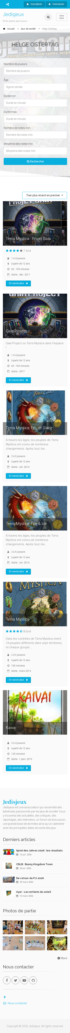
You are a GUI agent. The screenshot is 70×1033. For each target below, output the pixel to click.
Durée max (10, 111)
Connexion (58, 4)
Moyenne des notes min (18, 143)
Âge (6, 79)
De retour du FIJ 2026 (30, 878)
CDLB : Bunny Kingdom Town (34, 864)
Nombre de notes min (17, 127)
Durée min (10, 96)
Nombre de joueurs (15, 64)
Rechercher (36, 161)
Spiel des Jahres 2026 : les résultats (39, 850)
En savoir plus (16, 283)
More (64, 958)
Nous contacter (17, 1003)
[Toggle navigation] (61, 17)
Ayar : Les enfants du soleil (33, 891)
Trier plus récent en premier (43, 195)
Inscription (36, 4)
